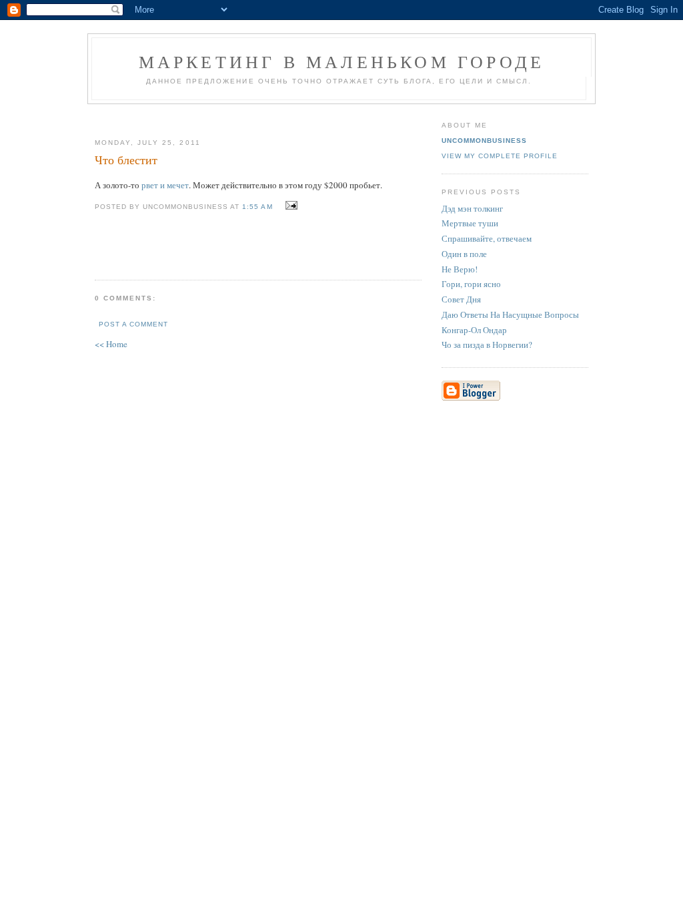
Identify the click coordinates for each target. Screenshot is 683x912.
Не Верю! (460, 269)
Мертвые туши (470, 223)
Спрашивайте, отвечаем (487, 238)
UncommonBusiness (484, 140)
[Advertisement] (253, 116)
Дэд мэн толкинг (472, 208)
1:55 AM (257, 206)
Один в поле (464, 254)
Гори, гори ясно (471, 284)
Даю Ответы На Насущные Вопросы (510, 314)
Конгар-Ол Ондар (474, 330)
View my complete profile (500, 156)
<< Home (111, 344)
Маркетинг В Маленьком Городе (342, 61)
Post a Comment (133, 324)
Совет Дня (461, 299)
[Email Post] (290, 206)
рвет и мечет (165, 185)
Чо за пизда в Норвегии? (487, 344)
